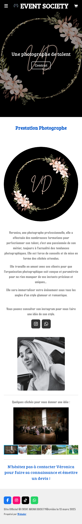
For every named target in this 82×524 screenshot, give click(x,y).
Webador (21, 514)
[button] (75, 411)
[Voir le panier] (76, 6)
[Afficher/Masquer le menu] (6, 6)
